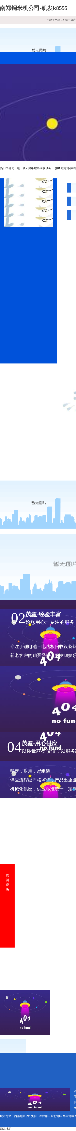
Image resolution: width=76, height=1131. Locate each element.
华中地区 (44, 1116)
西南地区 (20, 1116)
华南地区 (68, 1116)
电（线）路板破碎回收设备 (34, 168)
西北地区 (32, 1116)
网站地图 (5, 1128)
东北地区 (56, 1116)
